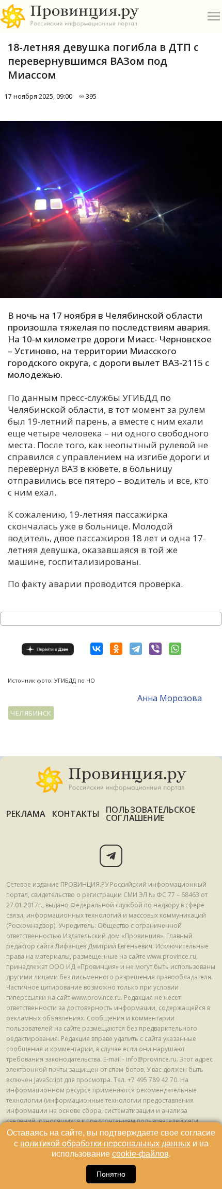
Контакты (76, 814)
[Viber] (155, 649)
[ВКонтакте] (96, 649)
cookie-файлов (140, 1153)
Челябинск (31, 713)
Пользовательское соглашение (150, 814)
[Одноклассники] (116, 649)
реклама (26, 814)
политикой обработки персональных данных (105, 1143)
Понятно (111, 1174)
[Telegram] (136, 649)
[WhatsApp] (175, 649)
